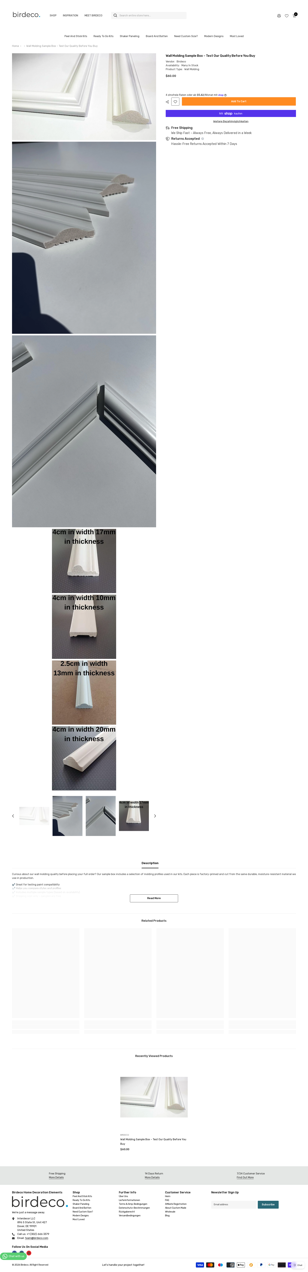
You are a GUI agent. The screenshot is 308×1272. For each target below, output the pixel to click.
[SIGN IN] (279, 15)
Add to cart (238, 101)
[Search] (149, 15)
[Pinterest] (28, 1253)
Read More (154, 898)
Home (15, 45)
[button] (13, 816)
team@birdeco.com (36, 1238)
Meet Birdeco (93, 15)
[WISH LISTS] (286, 15)
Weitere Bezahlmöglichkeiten (230, 121)
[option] (34, 816)
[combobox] (152, 15)
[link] (45, 1026)
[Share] (168, 102)
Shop (53, 15)
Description (150, 863)
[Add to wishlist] (175, 102)
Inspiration (70, 15)
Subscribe (268, 1204)
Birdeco (181, 61)
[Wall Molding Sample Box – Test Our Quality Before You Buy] (154, 1097)
